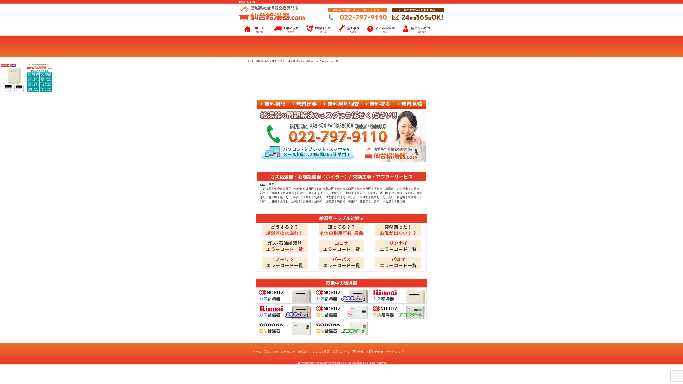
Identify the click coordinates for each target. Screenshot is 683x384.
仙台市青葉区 (282, 188)
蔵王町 (384, 192)
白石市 (415, 188)
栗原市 (324, 192)
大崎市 (349, 192)
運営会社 (358, 351)
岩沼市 (301, 192)
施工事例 (353, 30)
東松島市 (337, 192)
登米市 (312, 192)
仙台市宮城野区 (304, 188)
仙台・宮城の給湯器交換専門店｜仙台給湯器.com (337, 362)
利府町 (401, 197)
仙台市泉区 (364, 188)
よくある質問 (385, 30)
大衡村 (284, 201)
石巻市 (378, 188)
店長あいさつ (420, 30)
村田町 (273, 197)
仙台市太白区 (345, 188)
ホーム (259, 30)
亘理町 (341, 197)
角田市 (275, 192)
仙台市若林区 (325, 188)
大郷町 (273, 201)
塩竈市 (389, 188)
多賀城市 (288, 192)
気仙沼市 (402, 188)
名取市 (264, 192)
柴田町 (284, 197)
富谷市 (361, 192)
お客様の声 (323, 30)
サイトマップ (394, 351)
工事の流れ (291, 30)
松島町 (375, 197)
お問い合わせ (374, 351)
